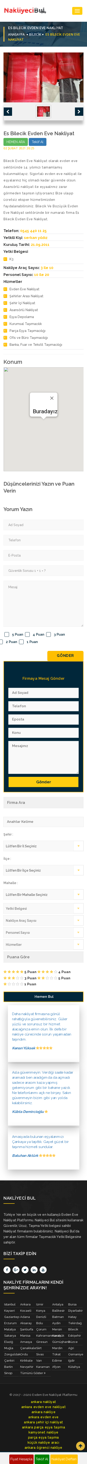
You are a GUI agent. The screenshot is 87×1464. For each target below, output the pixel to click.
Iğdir (71, 1360)
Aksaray (26, 1323)
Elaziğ (8, 1342)
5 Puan (17, 634)
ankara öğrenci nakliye (43, 1447)
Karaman (43, 1367)
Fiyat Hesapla (21, 1459)
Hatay (72, 1317)
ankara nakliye (43, 1412)
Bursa (72, 1304)
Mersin (57, 1329)
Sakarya (10, 1335)
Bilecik (73, 1329)
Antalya (57, 1304)
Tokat (56, 1354)
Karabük (58, 1335)
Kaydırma (80, 1446)
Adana (25, 1317)
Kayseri (9, 1310)
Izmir (39, 1304)
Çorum (41, 1329)
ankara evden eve (43, 1417)
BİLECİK (35, 34)
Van (39, 1360)
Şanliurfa (26, 1329)
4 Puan (38, 634)
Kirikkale (26, 1360)
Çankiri (9, 1360)
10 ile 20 (41, 275)
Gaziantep (11, 1317)
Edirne (57, 1360)
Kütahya (74, 1367)
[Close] (51, 398)
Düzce (73, 1342)
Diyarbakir (75, 1310)
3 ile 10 (47, 268)
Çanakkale (27, 1348)
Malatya (10, 1329)
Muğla (8, 1348)
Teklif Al (37, 142)
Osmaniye (75, 1354)
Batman (58, 1317)
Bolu (39, 1323)
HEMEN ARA (15, 142)
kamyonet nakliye (43, 1432)
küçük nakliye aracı (43, 1442)
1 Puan (32, 642)
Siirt (39, 1348)
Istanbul (10, 1304)
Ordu (24, 1354)
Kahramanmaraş (43, 1335)
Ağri (71, 1348)
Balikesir (58, 1310)
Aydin (56, 1323)
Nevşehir (26, 1367)
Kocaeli (25, 1310)
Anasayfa (16, 34)
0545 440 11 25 (33, 231)
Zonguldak (11, 1354)
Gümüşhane (59, 1342)
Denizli (41, 1317)
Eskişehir (74, 1335)
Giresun (42, 1342)
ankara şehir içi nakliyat (43, 1422)
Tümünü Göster (32, 1373)
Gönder (65, 655)
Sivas (40, 1354)
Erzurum (10, 1323)
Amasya (26, 1342)
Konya (40, 1310)
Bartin (8, 1367)
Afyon (56, 1367)
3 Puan (59, 634)
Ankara (25, 1304)
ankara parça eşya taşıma (43, 1427)
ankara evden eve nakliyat (43, 1407)
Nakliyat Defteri (64, 1459)
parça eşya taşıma (43, 1437)
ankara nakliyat (43, 1402)
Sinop (8, 1373)
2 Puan (11, 642)
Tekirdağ (75, 1323)
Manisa (25, 1335)
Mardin (57, 1348)
